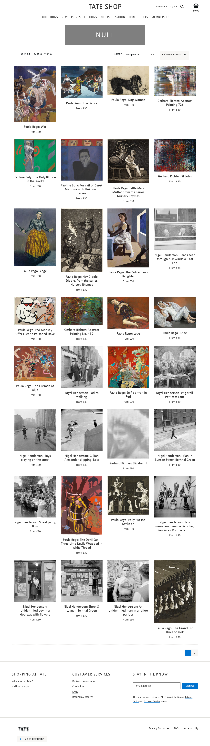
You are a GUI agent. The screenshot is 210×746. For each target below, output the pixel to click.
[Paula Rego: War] (35, 94)
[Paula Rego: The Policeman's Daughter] (128, 238)
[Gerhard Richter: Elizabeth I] (128, 434)
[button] (182, 7)
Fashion (119, 17)
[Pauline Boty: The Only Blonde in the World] (35, 156)
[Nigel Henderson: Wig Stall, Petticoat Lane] (175, 367)
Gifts (144, 17)
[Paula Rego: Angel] (35, 237)
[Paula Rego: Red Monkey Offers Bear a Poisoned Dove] (35, 311)
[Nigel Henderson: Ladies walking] (82, 367)
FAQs (75, 691)
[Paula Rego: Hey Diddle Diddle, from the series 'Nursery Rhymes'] (82, 240)
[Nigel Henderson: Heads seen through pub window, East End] (175, 229)
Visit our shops (20, 686)
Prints (76, 17)
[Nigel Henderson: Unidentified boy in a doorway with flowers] (35, 581)
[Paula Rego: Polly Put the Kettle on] (128, 496)
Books (105, 17)
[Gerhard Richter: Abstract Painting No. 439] (82, 311)
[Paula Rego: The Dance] (82, 83)
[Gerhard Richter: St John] (175, 155)
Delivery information (84, 681)
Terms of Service (152, 701)
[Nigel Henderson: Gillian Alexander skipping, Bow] (82, 430)
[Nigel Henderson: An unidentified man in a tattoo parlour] (128, 581)
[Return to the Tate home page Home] (105, 7)
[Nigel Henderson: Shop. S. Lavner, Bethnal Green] (82, 581)
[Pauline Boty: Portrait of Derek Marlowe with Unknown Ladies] (82, 160)
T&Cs (176, 728)
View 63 (48, 53)
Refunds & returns (82, 697)
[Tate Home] (37, 729)
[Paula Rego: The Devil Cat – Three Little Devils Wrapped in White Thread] (82, 506)
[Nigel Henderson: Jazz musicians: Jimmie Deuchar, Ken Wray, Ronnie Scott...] (175, 497)
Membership (160, 17)
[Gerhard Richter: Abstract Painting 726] (175, 81)
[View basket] (196, 6)
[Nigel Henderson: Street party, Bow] (35, 497)
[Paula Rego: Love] (128, 313)
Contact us (78, 686)
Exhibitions (49, 17)
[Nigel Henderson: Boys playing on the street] (35, 430)
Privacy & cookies (159, 728)
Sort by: (118, 53)
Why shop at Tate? (22, 681)
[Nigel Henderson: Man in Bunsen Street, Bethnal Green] (175, 430)
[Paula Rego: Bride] (175, 313)
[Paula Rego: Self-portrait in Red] (128, 367)
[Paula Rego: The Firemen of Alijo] (35, 364)
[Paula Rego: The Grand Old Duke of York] (175, 592)
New (65, 17)
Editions (90, 17)
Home (133, 17)
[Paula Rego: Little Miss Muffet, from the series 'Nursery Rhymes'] (128, 161)
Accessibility (191, 728)
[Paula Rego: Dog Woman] (128, 81)
